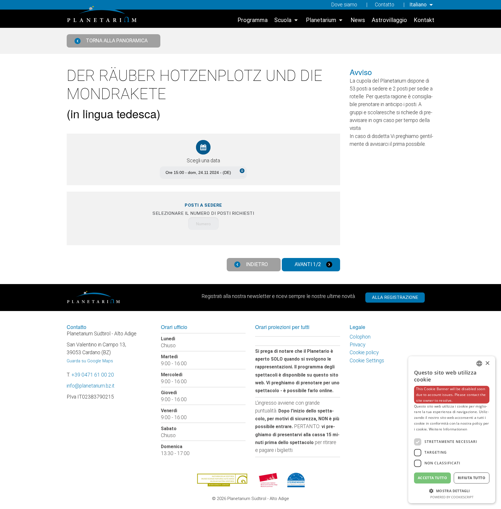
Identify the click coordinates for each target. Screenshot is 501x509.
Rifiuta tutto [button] (471, 477)
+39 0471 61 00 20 (92, 375)
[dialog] (451, 429)
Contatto (384, 5)
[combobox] (479, 363)
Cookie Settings (367, 360)
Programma (252, 20)
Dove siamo (344, 5)
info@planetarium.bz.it (91, 386)
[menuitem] (421, 5)
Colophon (360, 337)
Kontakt (424, 20)
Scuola (282, 20)
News (358, 20)
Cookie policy (364, 352)
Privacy (357, 345)
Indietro (257, 264)
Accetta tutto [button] (432, 477)
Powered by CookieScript (451, 497)
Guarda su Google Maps (90, 360)
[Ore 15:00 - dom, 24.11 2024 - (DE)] (203, 172)
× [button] (487, 363)
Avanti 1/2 (308, 264)
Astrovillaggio (389, 20)
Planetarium (321, 20)
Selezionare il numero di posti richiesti (203, 209)
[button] (451, 490)
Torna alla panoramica (117, 40)
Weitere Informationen (448, 429)
